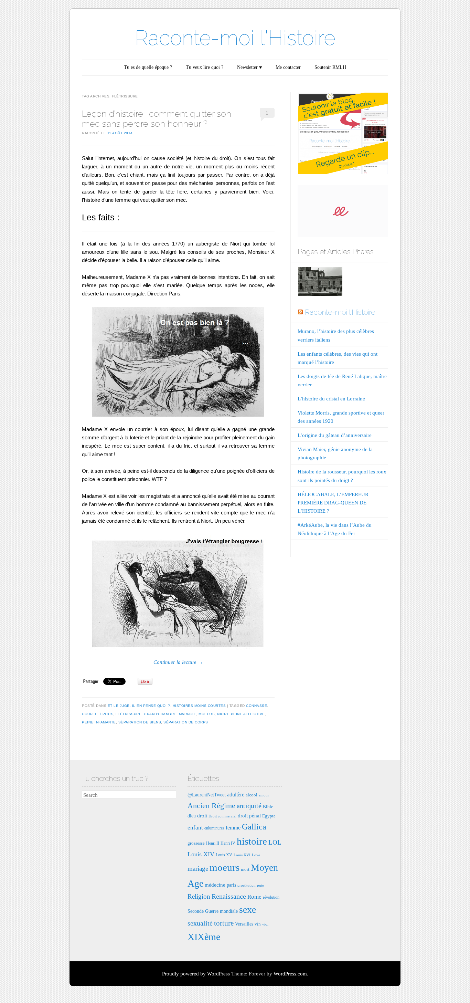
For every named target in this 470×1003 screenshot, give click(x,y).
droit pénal (249, 815)
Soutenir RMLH (330, 67)
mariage (187, 714)
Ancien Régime (211, 805)
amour (264, 795)
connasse (256, 706)
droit (202, 815)
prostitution (246, 885)
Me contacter (288, 67)
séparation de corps (185, 722)
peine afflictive (248, 714)
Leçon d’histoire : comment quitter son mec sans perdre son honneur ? (156, 118)
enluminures (214, 828)
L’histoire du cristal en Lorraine (331, 398)
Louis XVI (242, 855)
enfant (195, 827)
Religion (199, 896)
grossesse (196, 843)
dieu (192, 815)
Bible (268, 806)
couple (89, 714)
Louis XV (224, 855)
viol (265, 924)
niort (222, 714)
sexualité (200, 923)
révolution (271, 897)
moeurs (207, 714)
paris (231, 885)
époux (106, 714)
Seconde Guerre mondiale (213, 911)
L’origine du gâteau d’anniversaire (335, 435)
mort (245, 869)
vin (258, 924)
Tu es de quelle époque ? (148, 67)
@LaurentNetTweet (207, 794)
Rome (254, 897)
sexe (247, 909)
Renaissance (229, 896)
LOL (274, 842)
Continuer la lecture (178, 662)
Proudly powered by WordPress (196, 973)
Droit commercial (222, 816)
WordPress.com (290, 973)
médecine (215, 885)
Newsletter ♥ (249, 67)
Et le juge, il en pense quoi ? (139, 706)
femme (233, 827)
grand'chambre (160, 714)
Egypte (269, 815)
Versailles (244, 924)
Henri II (212, 843)
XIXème (204, 936)
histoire (252, 841)
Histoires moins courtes (199, 706)
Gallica (254, 826)
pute (260, 885)
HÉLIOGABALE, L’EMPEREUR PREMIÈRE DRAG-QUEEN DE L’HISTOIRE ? (333, 503)
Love (256, 855)
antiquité (249, 805)
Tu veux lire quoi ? (204, 67)
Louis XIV (201, 854)
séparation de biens (139, 722)
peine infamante (99, 722)
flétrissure (129, 714)
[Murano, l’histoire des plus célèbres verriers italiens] (320, 283)
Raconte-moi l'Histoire (235, 38)
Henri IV (228, 843)
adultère (235, 794)
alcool (251, 794)
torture (224, 923)
